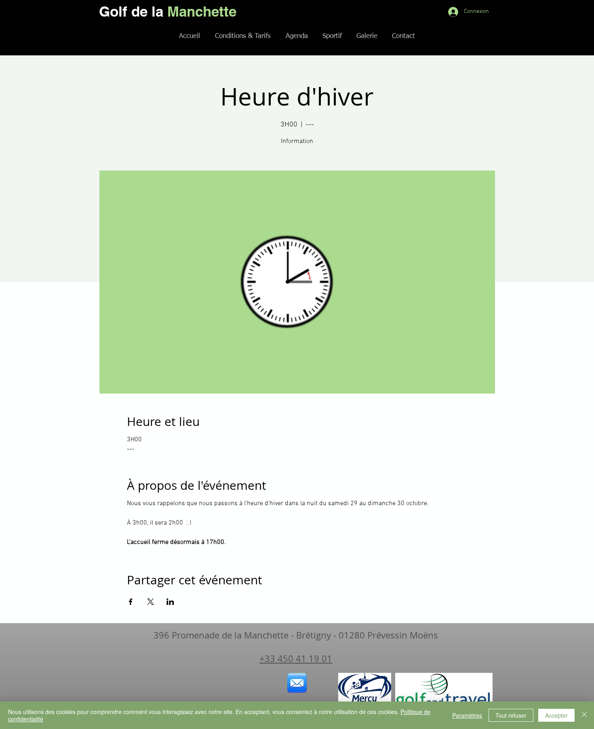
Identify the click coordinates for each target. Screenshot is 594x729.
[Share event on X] (150, 601)
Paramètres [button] (467, 715)
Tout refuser (511, 715)
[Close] (584, 715)
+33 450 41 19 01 (295, 658)
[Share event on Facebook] (131, 601)
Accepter (556, 715)
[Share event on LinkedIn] (170, 601)
